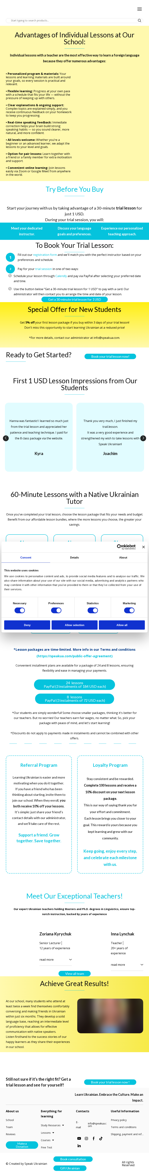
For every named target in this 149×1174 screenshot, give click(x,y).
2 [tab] (71, 478)
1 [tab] (66, 478)
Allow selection (74, 624)
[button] (139, 20)
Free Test (46, 1147)
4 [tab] (82, 478)
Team (9, 1127)
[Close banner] (143, 547)
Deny (27, 624)
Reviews (10, 1134)
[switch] (56, 610)
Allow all (121, 624)
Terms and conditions (123, 1127)
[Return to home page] (17, 9)
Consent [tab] (25, 557)
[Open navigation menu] (139, 9)
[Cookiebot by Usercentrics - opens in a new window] (120, 547)
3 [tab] (77, 478)
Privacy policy (119, 1120)
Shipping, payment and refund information (128, 1134)
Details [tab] (74, 557)
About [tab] (123, 557)
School (10, 1120)
